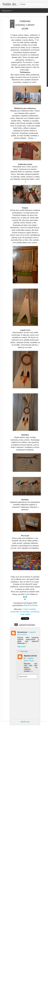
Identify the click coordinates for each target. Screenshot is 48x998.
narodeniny (34, 611)
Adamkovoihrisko (31, 605)
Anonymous (22, 632)
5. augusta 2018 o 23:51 (26, 633)
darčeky (32, 609)
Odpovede (24, 651)
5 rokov (25, 609)
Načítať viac (25, 721)
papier (27, 614)
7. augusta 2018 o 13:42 (28, 659)
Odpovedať (21, 646)
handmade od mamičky (19, 611)
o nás (22, 614)
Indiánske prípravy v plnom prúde (25, 24)
